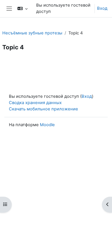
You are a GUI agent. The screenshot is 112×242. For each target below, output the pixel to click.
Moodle (47, 124)
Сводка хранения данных (35, 102)
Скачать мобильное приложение (43, 109)
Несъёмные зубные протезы (32, 33)
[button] (22, 8)
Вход (102, 8)
